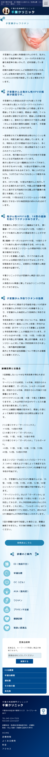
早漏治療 (18, 573)
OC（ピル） (20, 582)
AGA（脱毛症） (21, 591)
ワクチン (18, 600)
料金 (4, 744)
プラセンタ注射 (21, 609)
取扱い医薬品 (20, 627)
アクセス (6, 748)
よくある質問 (9, 740)
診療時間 (6, 736)
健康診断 (18, 618)
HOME (5, 733)
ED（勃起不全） (21, 564)
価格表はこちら (24, 542)
